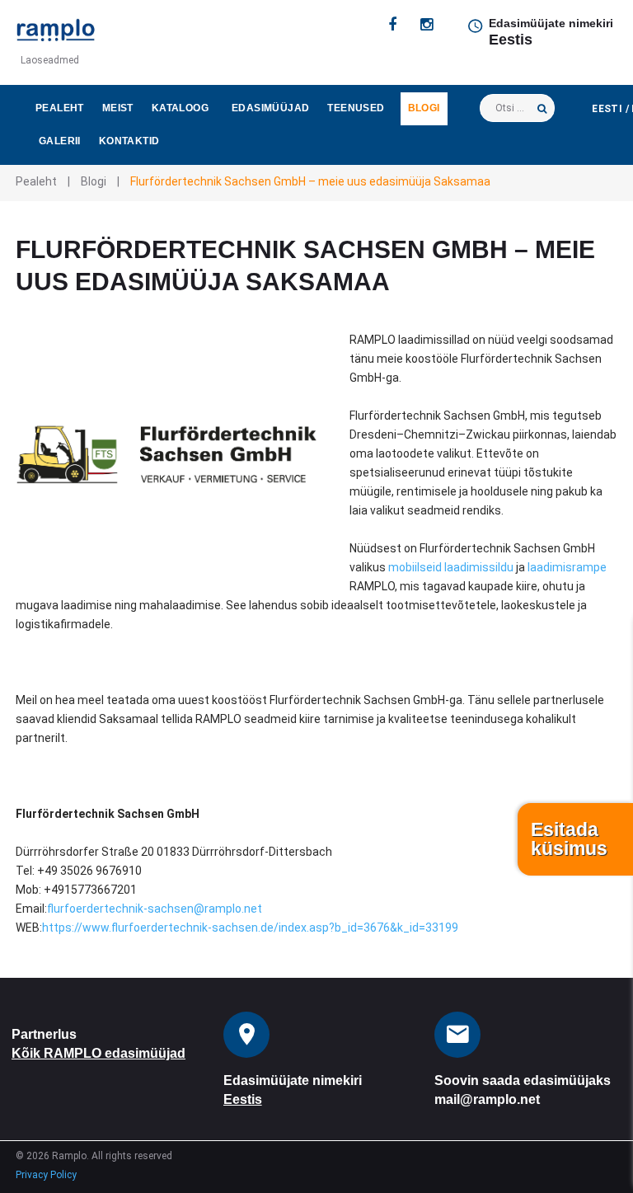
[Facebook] (392, 24)
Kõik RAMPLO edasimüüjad (98, 1053)
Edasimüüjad (270, 108)
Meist (118, 108)
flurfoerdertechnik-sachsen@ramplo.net (154, 908)
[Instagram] (426, 24)
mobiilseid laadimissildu (450, 567)
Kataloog (180, 108)
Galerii (60, 141)
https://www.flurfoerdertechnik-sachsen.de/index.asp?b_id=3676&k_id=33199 (250, 927)
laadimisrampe (566, 567)
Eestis (510, 39)
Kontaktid (129, 141)
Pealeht (59, 108)
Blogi (424, 108)
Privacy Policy (46, 1175)
